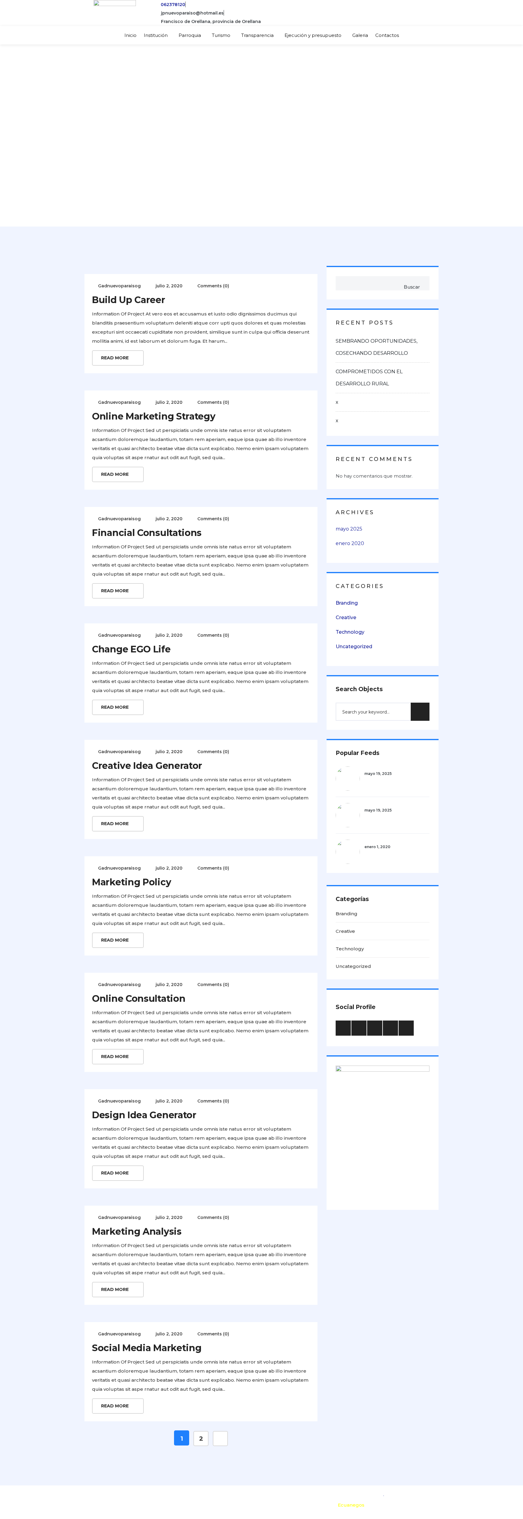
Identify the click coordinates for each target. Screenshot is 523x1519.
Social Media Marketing (146, 1348)
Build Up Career (128, 299)
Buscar (412, 287)
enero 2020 (350, 543)
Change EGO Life (131, 649)
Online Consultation (138, 998)
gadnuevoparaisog (119, 286)
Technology (350, 632)
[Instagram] (424, 13)
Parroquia (190, 35)
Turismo (221, 35)
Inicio (130, 35)
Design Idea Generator (144, 1115)
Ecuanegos (351, 1505)
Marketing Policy (131, 882)
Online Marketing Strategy (153, 416)
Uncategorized (354, 646)
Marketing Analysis (137, 1231)
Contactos (387, 35)
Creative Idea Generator (147, 765)
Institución (156, 35)
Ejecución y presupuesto (313, 35)
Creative (346, 617)
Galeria (360, 35)
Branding (347, 603)
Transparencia (257, 35)
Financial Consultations (147, 532)
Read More (115, 358)
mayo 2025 (349, 529)
